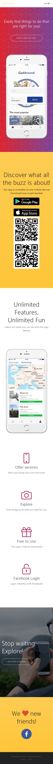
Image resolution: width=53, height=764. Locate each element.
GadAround (8, 3)
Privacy (23, 759)
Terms (30, 759)
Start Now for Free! (26, 38)
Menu (46, 3)
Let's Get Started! (17, 661)
